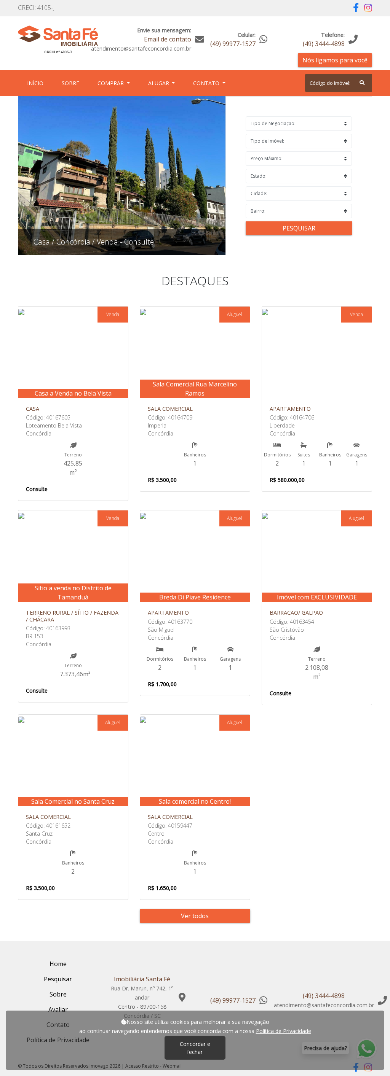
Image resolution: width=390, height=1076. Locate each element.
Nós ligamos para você (335, 60)
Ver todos (195, 916)
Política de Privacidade (283, 1031)
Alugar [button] (159, 83)
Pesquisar (299, 228)
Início (36, 83)
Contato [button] (207, 83)
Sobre (72, 83)
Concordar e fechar (195, 1047)
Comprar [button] (111, 83)
